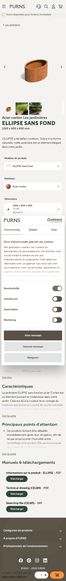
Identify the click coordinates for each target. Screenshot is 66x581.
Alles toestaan (33, 335)
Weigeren (33, 357)
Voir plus (7, 377)
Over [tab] (54, 229)
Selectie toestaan (33, 346)
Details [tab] (33, 229)
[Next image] (61, 66)
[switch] (57, 299)
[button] (33, 531)
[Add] (45, 575)
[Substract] (37, 575)
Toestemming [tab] (12, 229)
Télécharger (17, 478)
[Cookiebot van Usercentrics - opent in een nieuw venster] (47, 220)
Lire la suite (9, 415)
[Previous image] (4, 66)
